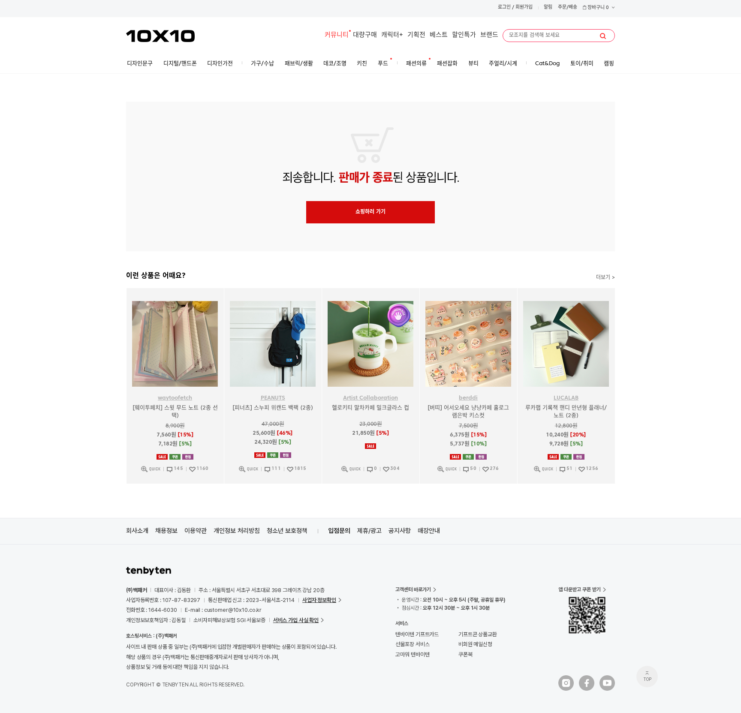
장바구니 (597, 8)
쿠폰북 (465, 654)
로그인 (504, 7)
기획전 (416, 35)
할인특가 (464, 35)
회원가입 (524, 7)
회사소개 (137, 531)
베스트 (439, 35)
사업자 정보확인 (319, 600)
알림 (548, 7)
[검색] (602, 36)
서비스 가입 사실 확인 (296, 620)
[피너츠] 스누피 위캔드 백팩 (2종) (272, 408)
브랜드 (489, 35)
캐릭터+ (392, 35)
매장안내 (429, 531)
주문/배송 (567, 7)
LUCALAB (566, 398)
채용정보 (166, 531)
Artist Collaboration (370, 398)
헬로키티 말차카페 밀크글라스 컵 (370, 408)
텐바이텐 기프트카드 (417, 634)
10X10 (160, 36)
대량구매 (365, 35)
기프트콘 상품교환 (477, 634)
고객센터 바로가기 (413, 590)
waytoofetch (175, 398)
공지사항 (400, 531)
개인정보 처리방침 (237, 531)
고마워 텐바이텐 (412, 654)
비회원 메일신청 (475, 644)
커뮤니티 (337, 35)
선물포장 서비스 (412, 644)
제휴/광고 (369, 531)
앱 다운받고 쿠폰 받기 (579, 590)
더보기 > (605, 277)
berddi (468, 398)
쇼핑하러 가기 (370, 212)
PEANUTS (273, 398)
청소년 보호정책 (287, 531)
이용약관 (195, 531)
